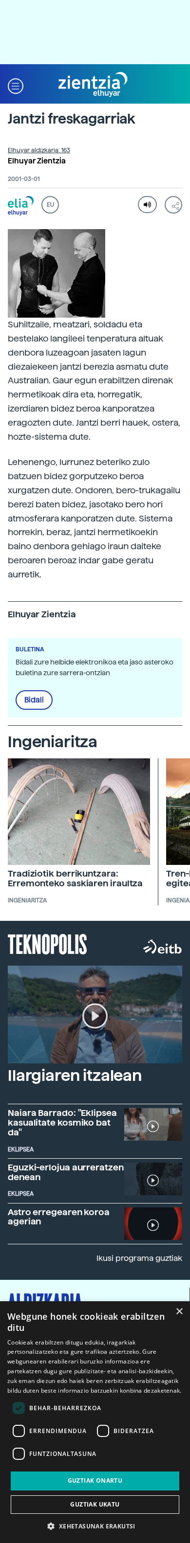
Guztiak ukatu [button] (94, 1504)
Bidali (34, 700)
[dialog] (95, 1422)
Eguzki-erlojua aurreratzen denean (66, 1172)
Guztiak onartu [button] (95, 1480)
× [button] (179, 1311)
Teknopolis (47, 943)
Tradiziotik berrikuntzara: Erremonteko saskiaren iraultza (75, 878)
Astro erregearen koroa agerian (59, 1217)
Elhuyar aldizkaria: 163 (39, 150)
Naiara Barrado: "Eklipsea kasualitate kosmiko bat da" (62, 1122)
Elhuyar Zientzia (37, 161)
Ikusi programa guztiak (139, 1258)
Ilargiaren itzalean (75, 1075)
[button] (15, 85)
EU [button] (50, 204)
